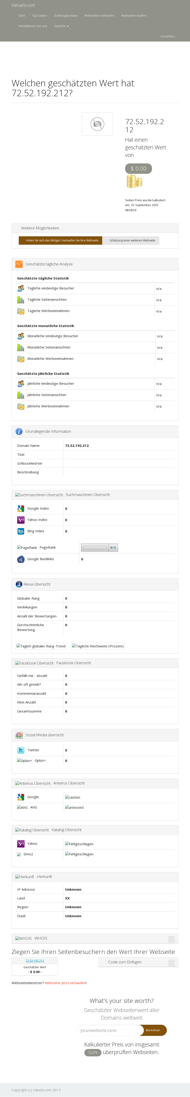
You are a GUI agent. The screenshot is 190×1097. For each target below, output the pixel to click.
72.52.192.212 (35, 961)
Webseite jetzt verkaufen (65, 982)
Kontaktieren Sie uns (33, 26)
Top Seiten (39, 15)
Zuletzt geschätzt (66, 15)
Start (22, 15)
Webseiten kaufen (133, 15)
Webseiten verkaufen (99, 15)
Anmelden (168, 36)
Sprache (60, 26)
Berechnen (153, 1030)
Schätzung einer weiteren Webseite (131, 240)
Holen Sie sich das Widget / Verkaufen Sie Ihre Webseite (61, 240)
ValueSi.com (23, 5)
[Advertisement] (96, 56)
